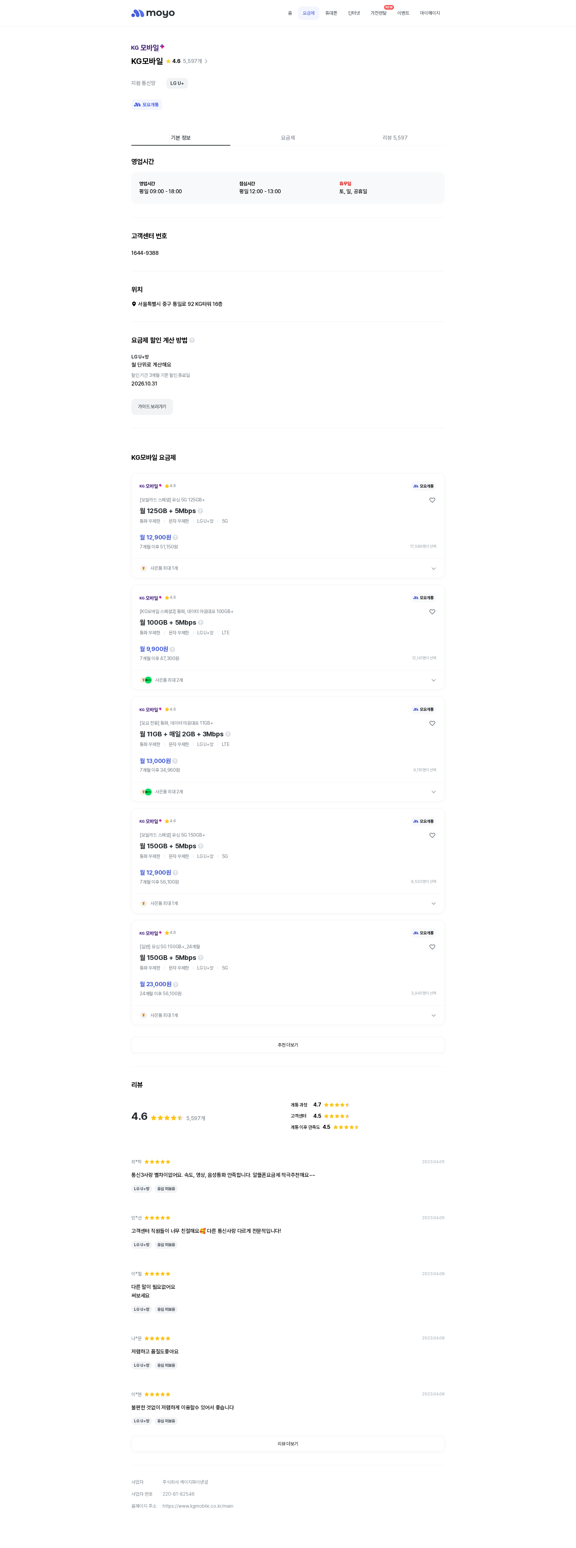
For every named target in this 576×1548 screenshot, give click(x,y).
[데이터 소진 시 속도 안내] (200, 510)
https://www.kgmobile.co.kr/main (198, 1506)
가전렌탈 (381, 11)
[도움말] (192, 340)
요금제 (309, 13)
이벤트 (403, 13)
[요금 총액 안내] (175, 537)
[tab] (180, 138)
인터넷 (354, 13)
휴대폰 (331, 13)
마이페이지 (430, 13)
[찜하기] (432, 500)
